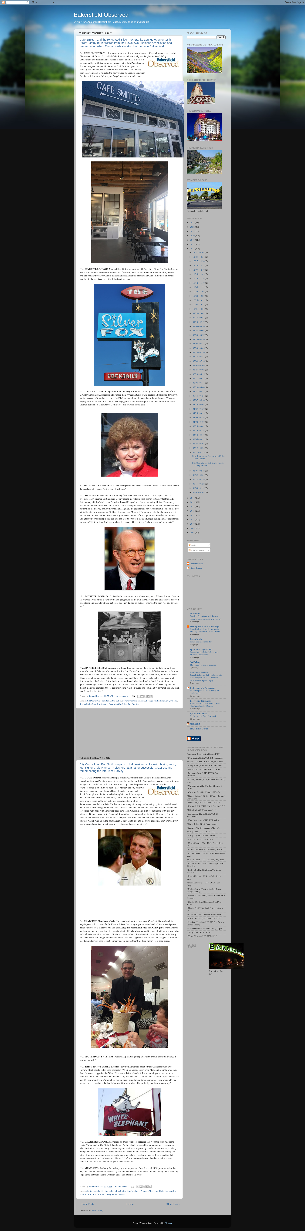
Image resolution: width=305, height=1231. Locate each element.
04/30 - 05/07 (199, 404)
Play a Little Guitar (199, 728)
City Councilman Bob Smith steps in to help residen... (208, 464)
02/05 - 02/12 (199, 470)
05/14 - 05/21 (199, 395)
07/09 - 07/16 (199, 361)
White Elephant (119, 1194)
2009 (192, 528)
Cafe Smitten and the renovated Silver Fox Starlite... (209, 457)
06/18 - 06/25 (199, 374)
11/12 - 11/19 (199, 282)
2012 (192, 515)
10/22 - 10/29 (199, 295)
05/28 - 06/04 (199, 387)
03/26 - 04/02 (199, 426)
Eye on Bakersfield (198, 713)
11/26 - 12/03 (199, 274)
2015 (192, 502)
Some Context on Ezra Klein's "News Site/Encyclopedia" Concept (205, 705)
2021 (192, 231)
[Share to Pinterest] (151, 696)
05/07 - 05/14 (199, 400)
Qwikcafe (173, 700)
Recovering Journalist (200, 700)
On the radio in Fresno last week (203, 716)
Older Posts (173, 1204)
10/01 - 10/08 (199, 308)
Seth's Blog (195, 662)
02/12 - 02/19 (199, 452)
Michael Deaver (161, 700)
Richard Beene (196, 563)
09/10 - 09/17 (199, 322)
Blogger (168, 1223)
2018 (192, 244)
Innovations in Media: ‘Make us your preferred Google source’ (205, 653)
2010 (192, 523)
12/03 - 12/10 (199, 269)
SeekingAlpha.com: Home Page (204, 626)
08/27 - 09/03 (199, 330)
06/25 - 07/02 (199, 369)
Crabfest (130, 1190)
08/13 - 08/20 (199, 339)
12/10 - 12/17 (199, 265)
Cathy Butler (115, 700)
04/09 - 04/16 (199, 417)
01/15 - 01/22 (199, 483)
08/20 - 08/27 (199, 335)
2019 (192, 239)
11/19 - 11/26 (199, 278)
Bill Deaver (91, 700)
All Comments (197, 550)
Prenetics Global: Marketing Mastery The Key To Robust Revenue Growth (205, 630)
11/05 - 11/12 (199, 287)
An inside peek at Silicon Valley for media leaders (204, 692)
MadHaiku (195, 723)
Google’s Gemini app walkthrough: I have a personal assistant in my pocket (205, 617)
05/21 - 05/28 (199, 391)
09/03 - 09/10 (199, 326)
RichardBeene (196, 568)
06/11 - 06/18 (199, 378)
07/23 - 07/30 (199, 352)
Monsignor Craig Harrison (160, 1190)
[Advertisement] (129, 733)
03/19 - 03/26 (199, 430)
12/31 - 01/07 (199, 252)
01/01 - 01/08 (199, 492)
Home (130, 1204)
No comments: (122, 696)
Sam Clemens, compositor (200, 641)
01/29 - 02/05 (199, 475)
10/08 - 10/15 (199, 304)
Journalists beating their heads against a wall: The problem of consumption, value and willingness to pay (206, 677)
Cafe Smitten (103, 700)
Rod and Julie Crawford (90, 704)
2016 (192, 497)
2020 (192, 235)
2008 (192, 532)
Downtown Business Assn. (133, 700)
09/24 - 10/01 (199, 313)
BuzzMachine (196, 639)
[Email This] (139, 696)
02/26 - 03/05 (199, 443)
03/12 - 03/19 (199, 434)
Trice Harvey (105, 1194)
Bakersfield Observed (101, 14)
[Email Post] (133, 696)
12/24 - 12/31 (199, 256)
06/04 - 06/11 (199, 382)
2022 (192, 226)
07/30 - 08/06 (199, 348)
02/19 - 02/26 (199, 447)
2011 (192, 519)
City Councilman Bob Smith (113, 1190)
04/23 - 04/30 (199, 408)
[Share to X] (145, 696)
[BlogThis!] (142, 696)
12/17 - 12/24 (199, 261)
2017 (192, 248)
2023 (192, 222)
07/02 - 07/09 (199, 365)
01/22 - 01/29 (199, 479)
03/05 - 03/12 (199, 439)
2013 (192, 510)
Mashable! (195, 613)
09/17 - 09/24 (199, 317)
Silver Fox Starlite (130, 704)
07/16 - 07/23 (199, 356)
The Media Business (199, 672)
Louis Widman (141, 1190)
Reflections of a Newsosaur (202, 688)
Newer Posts (86, 1204)
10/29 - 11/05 (199, 291)
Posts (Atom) (97, 1210)
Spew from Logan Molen (201, 649)
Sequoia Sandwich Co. (111, 704)
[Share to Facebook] (148, 696)
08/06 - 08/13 (199, 343)
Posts (193, 544)
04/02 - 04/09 (199, 421)
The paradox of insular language (203, 664)
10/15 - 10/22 (199, 300)
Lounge (149, 700)
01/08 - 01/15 (199, 488)
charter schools (93, 1190)
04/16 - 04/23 (199, 413)
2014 (192, 506)
